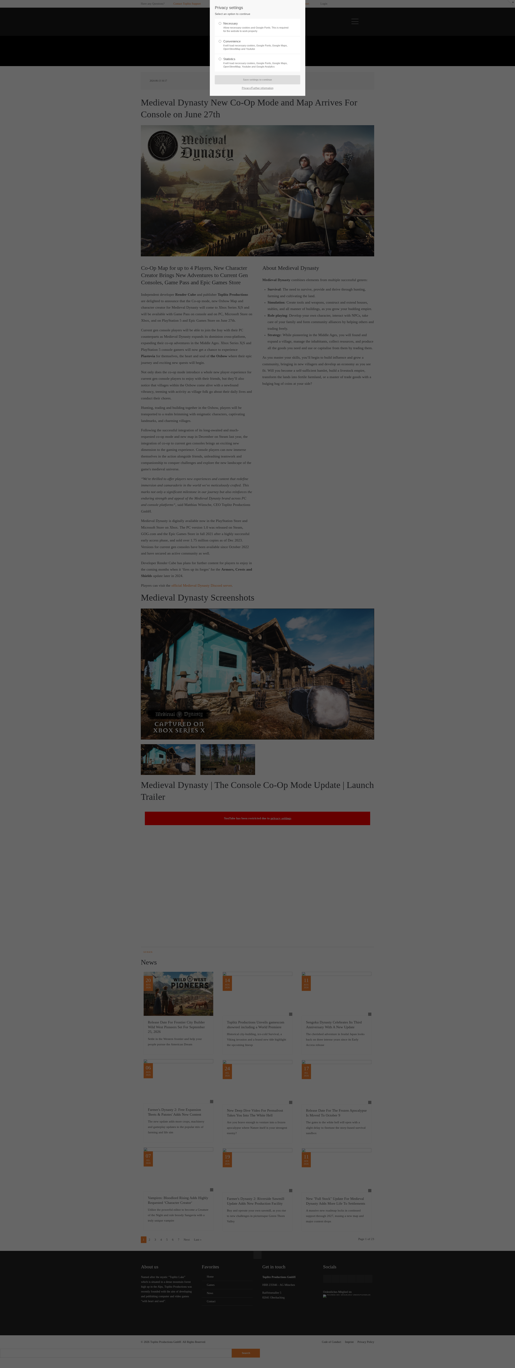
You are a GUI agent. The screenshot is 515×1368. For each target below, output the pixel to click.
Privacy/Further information (257, 88)
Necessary (255, 27)
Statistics (255, 62)
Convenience (255, 45)
